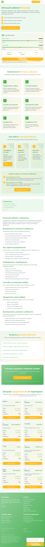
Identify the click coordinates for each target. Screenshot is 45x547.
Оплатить (25, 530)
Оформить (25, 528)
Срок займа (5, 45)
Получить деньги (35, 544)
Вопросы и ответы (27, 505)
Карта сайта (3, 530)
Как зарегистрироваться (9, 207)
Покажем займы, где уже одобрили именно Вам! (34, 540)
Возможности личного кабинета (10, 205)
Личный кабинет (27, 501)
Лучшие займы (26, 509)
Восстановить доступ (21, 189)
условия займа (29, 61)
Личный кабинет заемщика (9, 203)
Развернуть (5, 209)
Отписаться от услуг (27, 531)
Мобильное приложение (29, 499)
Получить (22, 59)
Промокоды (26, 503)
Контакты (25, 507)
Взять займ (36, 2)
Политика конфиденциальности (7, 528)
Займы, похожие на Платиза (29, 511)
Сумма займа (5, 38)
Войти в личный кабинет (9, 28)
